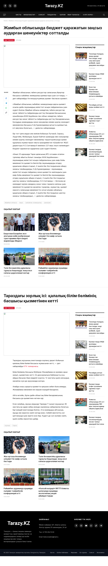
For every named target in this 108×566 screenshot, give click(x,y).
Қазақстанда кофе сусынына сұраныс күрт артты (95, 119)
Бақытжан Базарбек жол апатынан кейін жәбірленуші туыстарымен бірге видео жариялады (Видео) (17, 237)
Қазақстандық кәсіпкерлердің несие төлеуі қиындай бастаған (96, 152)
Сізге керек (88, 15)
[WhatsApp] (6, 107)
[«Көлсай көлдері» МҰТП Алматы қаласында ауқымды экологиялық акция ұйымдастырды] (54, 477)
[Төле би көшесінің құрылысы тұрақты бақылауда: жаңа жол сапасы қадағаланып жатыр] (19, 256)
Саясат (41, 15)
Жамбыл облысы (11, 202)
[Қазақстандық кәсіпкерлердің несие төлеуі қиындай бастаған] (81, 152)
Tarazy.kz (42, 552)
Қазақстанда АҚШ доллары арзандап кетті (96, 76)
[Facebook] (6, 98)
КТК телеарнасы (31, 366)
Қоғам (62, 15)
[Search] (104, 14)
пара (21, 202)
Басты (18, 15)
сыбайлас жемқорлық (34, 202)
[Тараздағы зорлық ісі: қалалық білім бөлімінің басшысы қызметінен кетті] (37, 334)
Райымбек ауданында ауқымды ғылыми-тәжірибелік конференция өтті (52, 270)
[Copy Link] (6, 112)
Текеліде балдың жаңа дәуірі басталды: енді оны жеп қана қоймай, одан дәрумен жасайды (96, 59)
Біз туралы (83, 552)
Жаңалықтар (29, 15)
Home (5, 21)
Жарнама (74, 552)
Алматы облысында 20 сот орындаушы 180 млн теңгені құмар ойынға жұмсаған (96, 136)
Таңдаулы (51, 15)
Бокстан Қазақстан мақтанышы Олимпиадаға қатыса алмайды (96, 91)
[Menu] (4, 14)
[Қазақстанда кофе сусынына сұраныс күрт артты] (81, 119)
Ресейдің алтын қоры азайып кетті (96, 106)
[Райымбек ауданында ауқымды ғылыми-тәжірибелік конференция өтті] (54, 256)
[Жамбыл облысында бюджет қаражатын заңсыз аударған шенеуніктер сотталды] (37, 66)
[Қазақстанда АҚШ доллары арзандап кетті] (81, 77)
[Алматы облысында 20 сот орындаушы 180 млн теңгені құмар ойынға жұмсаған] (81, 134)
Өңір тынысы (73, 15)
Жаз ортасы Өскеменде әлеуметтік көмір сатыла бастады (50, 236)
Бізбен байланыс (62, 552)
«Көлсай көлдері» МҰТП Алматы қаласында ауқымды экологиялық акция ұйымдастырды (53, 492)
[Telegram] (6, 103)
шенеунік (47, 202)
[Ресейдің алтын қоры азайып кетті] (81, 108)
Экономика (100, 552)
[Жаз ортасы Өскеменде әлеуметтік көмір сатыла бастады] (54, 222)
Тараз (15, 425)
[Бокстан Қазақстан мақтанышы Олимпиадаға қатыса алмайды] (81, 90)
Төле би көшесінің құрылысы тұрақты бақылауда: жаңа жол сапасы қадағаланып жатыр (18, 270)
